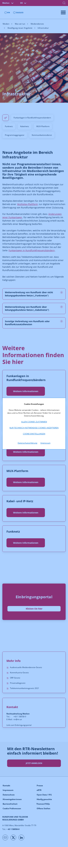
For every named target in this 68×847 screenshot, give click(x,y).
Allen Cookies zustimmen (34, 421)
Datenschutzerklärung (27, 443)
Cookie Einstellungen (34, 433)
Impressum (45, 443)
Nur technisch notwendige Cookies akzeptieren (34, 427)
